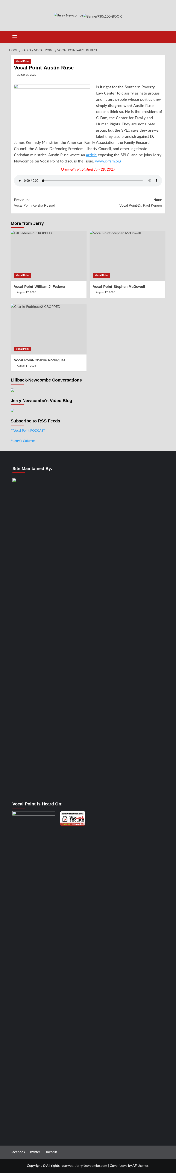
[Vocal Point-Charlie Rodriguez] (48, 329)
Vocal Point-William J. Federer (40, 287)
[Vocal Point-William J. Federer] (48, 256)
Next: (140, 202)
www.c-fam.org (108, 161)
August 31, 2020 (26, 75)
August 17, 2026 (26, 292)
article (91, 155)
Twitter (34, 1152)
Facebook (18, 1152)
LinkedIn (50, 1152)
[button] (15, 36)
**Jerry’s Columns (23, 441)
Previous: (35, 202)
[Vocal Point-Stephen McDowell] (127, 256)
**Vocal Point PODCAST (28, 430)
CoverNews (118, 1165)
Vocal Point (22, 61)
